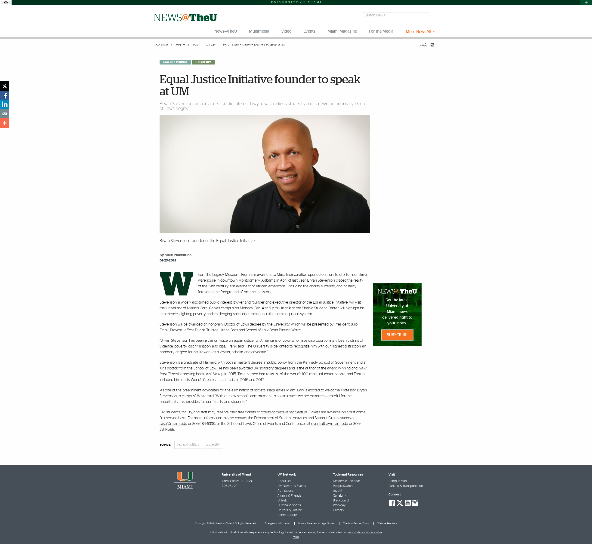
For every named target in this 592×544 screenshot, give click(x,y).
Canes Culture (287, 515)
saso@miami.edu (173, 424)
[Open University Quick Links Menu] (586, 2)
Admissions (285, 490)
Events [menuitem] (309, 31)
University (203, 62)
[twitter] (4, 86)
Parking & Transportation (405, 486)
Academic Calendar (346, 481)
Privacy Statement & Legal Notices (316, 523)
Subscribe (397, 335)
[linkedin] (4, 104)
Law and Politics (175, 62)
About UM (284, 481)
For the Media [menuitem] (381, 31)
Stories (180, 45)
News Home (161, 45)
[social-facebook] (392, 503)
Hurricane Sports (289, 505)
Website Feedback (387, 523)
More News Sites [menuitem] (420, 32)
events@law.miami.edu (329, 424)
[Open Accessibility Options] (6, 2)
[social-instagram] (415, 503)
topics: (165, 444)
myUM (337, 490)
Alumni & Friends (289, 495)
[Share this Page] (429, 47)
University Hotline (290, 510)
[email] (4, 113)
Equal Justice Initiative (330, 302)
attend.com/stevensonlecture (284, 412)
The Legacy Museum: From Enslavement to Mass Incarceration (256, 275)
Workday (339, 505)
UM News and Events (292, 486)
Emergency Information (277, 523)
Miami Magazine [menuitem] (342, 31)
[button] (582, 531)
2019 (195, 45)
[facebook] (4, 95)
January (210, 45)
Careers (338, 510)
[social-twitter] (400, 502)
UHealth (283, 500)
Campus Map (397, 481)
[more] (4, 123)
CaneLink (339, 495)
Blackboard (341, 500)
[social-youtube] (408, 503)
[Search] (434, 15)
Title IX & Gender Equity (356, 523)
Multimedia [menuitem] (259, 31)
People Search (343, 486)
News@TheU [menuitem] (225, 31)
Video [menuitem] (286, 31)
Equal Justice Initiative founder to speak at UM (254, 45)
